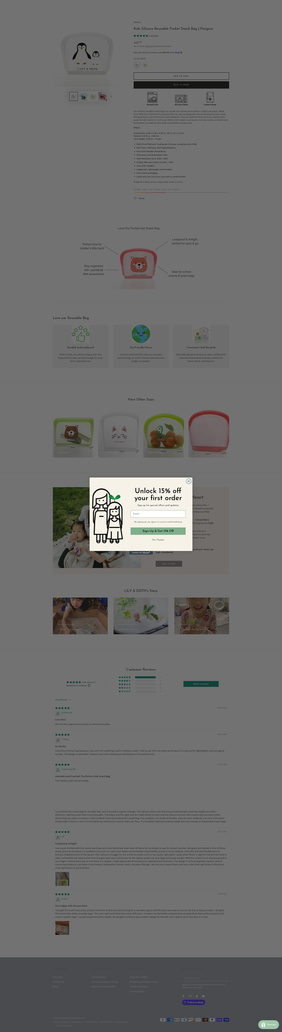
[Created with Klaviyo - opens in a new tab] (141, 552)
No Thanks (158, 540)
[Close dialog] (188, 481)
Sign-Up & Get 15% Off (158, 531)
